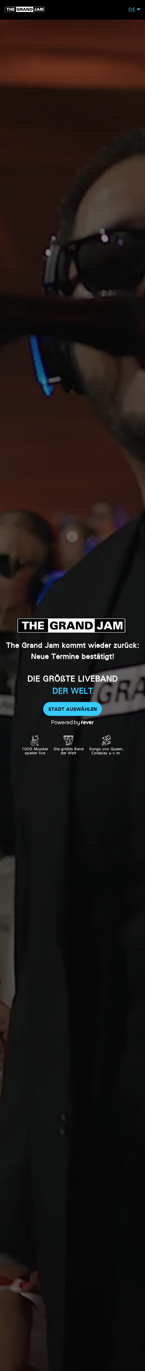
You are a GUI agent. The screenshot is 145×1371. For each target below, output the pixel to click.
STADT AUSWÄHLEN (72, 709)
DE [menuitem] (132, 9)
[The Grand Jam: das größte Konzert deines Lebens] (25, 9)
